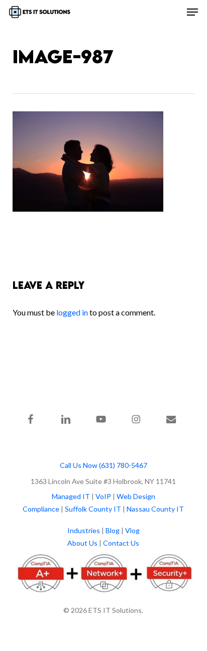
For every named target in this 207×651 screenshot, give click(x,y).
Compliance (41, 509)
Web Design (136, 496)
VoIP (103, 496)
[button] (192, 12)
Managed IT (71, 496)
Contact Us (121, 543)
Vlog (132, 530)
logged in (72, 312)
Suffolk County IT (93, 509)
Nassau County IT (155, 509)
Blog (113, 530)
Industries (83, 530)
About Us (82, 543)
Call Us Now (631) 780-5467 (103, 465)
